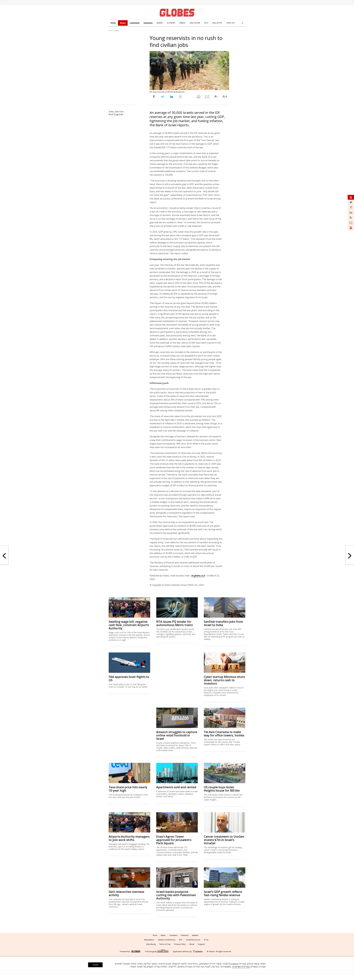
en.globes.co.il (198, 575)
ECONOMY (171, 23)
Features (148, 23)
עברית (206, 939)
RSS (180, 939)
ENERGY (182, 23)
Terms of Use (165, 944)
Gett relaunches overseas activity (126, 893)
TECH (206, 23)
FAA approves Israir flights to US (129, 678)
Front (113, 23)
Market (195, 935)
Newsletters (149, 939)
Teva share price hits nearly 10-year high (128, 788)
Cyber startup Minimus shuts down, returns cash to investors (224, 680)
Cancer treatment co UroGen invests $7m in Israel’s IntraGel (224, 840)
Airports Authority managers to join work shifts (129, 838)
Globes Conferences (166, 939)
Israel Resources (193, 939)
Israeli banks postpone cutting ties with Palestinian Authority (176, 895)
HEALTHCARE (195, 23)
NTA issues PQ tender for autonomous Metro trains (174, 623)
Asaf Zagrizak (116, 114)
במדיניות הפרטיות (241, 966)
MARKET (160, 23)
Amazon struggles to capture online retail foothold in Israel (176, 735)
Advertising (151, 944)
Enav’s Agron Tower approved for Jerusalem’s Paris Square (173, 840)
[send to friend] (207, 97)
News (123, 23)
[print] (198, 97)
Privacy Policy (180, 944)
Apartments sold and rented (176, 787)
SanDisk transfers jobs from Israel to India (223, 623)
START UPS (230, 23)
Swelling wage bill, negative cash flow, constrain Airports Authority (129, 625)
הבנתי (95, 964)
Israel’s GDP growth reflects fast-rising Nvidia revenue (223, 893)
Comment (135, 23)
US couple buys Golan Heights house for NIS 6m (222, 788)
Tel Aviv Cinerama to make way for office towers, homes (224, 733)
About (191, 944)
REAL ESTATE (217, 23)
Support (201, 944)
